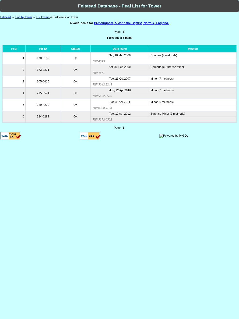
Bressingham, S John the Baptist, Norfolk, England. (131, 23)
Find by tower (23, 17)
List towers (43, 17)
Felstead (5, 17)
